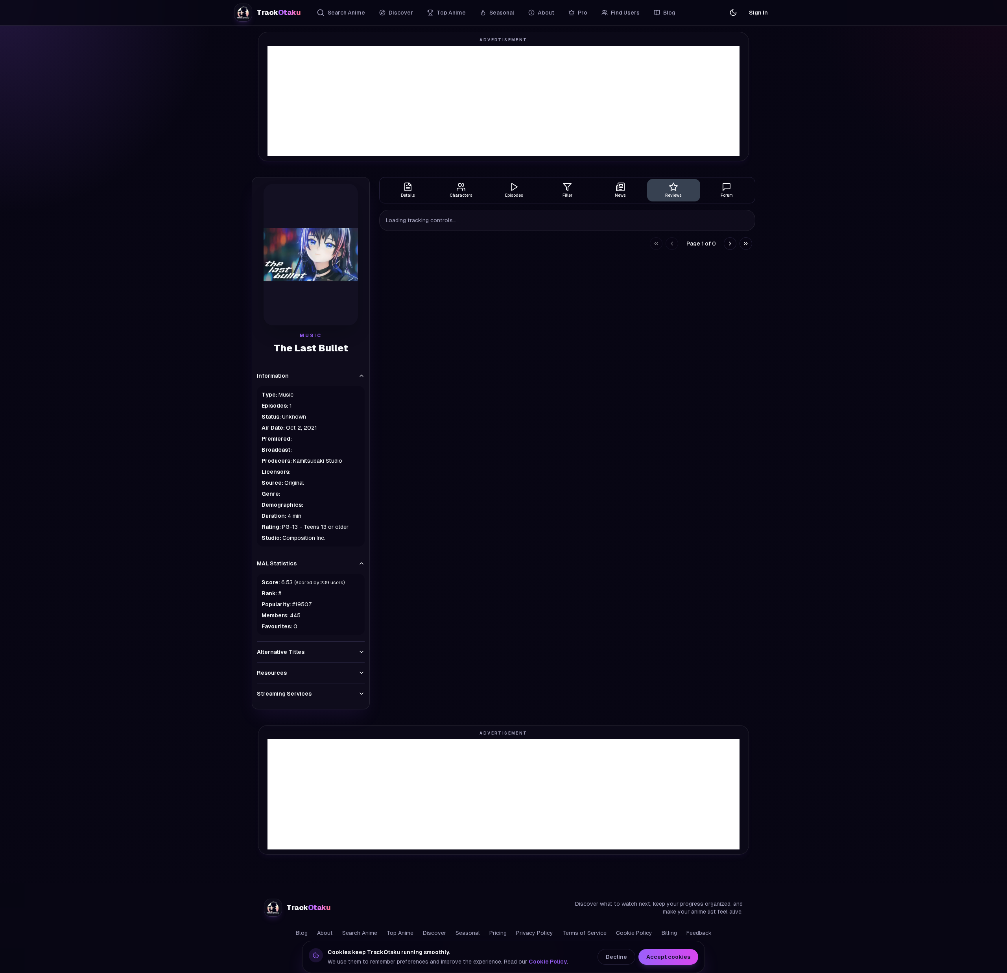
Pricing (498, 933)
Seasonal (501, 12)
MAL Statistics (277, 563)
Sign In (758, 12)
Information (273, 376)
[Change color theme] (733, 12)
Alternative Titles (280, 652)
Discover (401, 12)
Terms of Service (585, 933)
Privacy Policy (534, 933)
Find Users (625, 12)
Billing (669, 933)
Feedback (699, 933)
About (546, 12)
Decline (616, 957)
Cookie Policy (634, 933)
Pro (582, 12)
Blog (669, 12)
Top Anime (451, 12)
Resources (272, 673)
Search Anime (346, 12)
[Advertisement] (503, 101)
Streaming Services (284, 694)
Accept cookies (668, 957)
